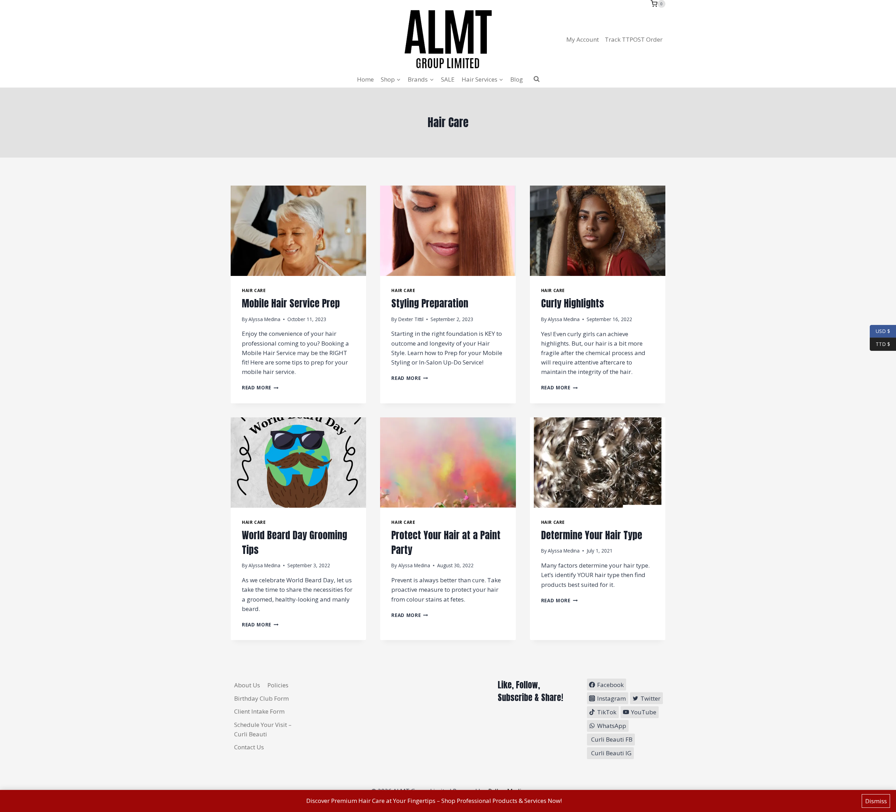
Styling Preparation (429, 303)
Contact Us (249, 747)
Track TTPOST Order (634, 39)
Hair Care (254, 290)
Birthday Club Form (261, 698)
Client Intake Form (259, 711)
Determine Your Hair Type (591, 535)
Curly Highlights (572, 303)
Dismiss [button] (876, 801)
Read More (260, 387)
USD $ (883, 330)
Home (365, 79)
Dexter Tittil (411, 319)
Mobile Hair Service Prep (291, 303)
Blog (516, 79)
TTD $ (880, 343)
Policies (277, 685)
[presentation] (298, 231)
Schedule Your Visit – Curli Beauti (263, 729)
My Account (582, 39)
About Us (247, 685)
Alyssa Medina (264, 319)
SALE (448, 79)
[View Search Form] (536, 79)
